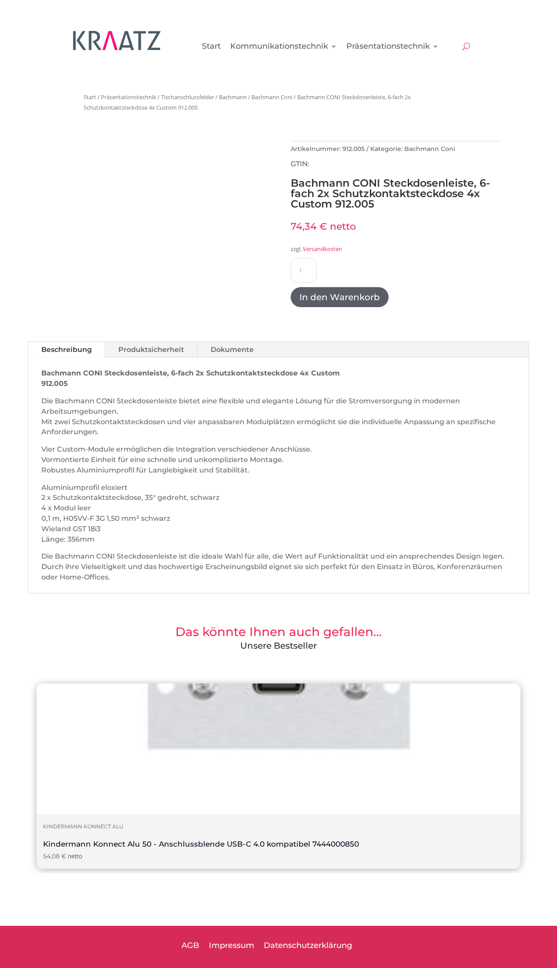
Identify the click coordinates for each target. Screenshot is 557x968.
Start (211, 47)
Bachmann (233, 97)
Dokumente (232, 349)
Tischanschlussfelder (187, 97)
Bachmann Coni (272, 97)
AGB (190, 946)
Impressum (231, 946)
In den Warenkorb (339, 297)
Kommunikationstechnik (279, 47)
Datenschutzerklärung (308, 946)
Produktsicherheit (151, 349)
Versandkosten (322, 249)
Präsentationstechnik (388, 47)
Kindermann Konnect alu (83, 826)
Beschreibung (66, 349)
